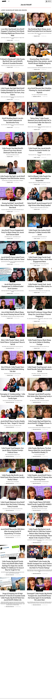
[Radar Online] (4, 1)
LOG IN (49, 1)
